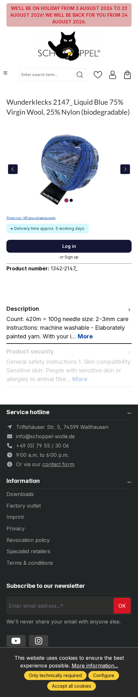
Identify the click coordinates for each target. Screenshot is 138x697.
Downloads (20, 494)
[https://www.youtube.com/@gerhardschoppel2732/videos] (16, 641)
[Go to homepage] (69, 46)
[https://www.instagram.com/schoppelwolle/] (38, 641)
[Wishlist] (98, 75)
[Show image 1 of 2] (66, 200)
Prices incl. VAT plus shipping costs (31, 218)
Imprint (15, 517)
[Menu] (5, 73)
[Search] (80, 74)
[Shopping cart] (127, 75)
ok (122, 606)
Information (23, 481)
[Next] (125, 169)
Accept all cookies (71, 686)
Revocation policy (28, 540)
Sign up (72, 257)
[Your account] (112, 75)
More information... (95, 665)
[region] (69, 169)
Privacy (15, 528)
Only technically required (55, 675)
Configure (103, 675)
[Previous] (13, 169)
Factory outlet (23, 505)
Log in (69, 246)
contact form (58, 464)
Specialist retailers (28, 551)
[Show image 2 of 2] (71, 200)
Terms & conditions (29, 563)
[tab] (69, 322)
